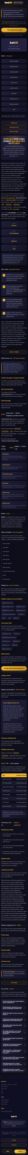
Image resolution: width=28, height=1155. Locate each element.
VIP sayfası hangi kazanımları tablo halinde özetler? (12, 1026)
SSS (14, 109)
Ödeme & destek (14, 104)
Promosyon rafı (14, 98)
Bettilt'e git (14, 123)
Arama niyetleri (14, 72)
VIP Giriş (14, 1140)
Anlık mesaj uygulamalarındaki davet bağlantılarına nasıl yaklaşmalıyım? (13, 1020)
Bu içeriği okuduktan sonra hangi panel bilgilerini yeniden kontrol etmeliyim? (12, 1032)
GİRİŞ (7, 1151)
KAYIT (20, 1151)
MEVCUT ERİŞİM (14, 352)
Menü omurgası (14, 131)
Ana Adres (14, 1145)
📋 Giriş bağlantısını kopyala (14, 30)
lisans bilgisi (16, 209)
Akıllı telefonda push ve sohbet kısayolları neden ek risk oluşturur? (12, 1064)
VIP (2, 1090)
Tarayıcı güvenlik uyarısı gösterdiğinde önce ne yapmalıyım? (13, 1002)
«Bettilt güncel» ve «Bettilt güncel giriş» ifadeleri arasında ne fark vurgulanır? (12, 1051)
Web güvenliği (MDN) (6, 1111)
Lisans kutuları (14, 88)
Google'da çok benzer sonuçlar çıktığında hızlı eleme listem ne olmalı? (13, 1070)
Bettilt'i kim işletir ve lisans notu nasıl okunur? (13, 1014)
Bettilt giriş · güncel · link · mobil (9, 1084)
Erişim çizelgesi (14, 61)
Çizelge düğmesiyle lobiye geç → (14, 668)
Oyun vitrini (14, 82)
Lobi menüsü (14, 77)
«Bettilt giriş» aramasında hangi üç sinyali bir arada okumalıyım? (12, 1045)
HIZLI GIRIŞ (14, 982)
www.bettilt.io (4, 1102)
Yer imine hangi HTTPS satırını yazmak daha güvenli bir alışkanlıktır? (13, 1058)
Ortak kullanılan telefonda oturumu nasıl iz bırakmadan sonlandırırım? (12, 1008)
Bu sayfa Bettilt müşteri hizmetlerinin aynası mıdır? (13, 1039)
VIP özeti (14, 93)
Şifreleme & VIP (14, 66)
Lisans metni (4, 1104)
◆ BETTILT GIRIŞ (18, 2)
